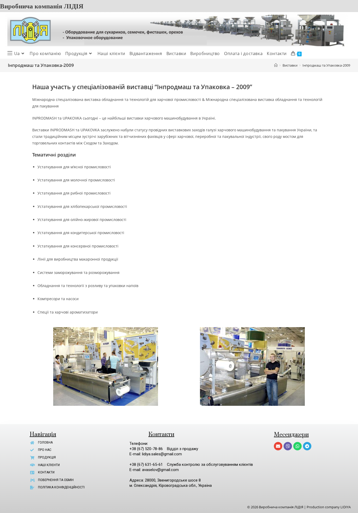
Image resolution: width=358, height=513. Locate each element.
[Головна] (276, 65)
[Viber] (288, 446)
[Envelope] (278, 446)
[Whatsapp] (297, 446)
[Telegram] (307, 446)
